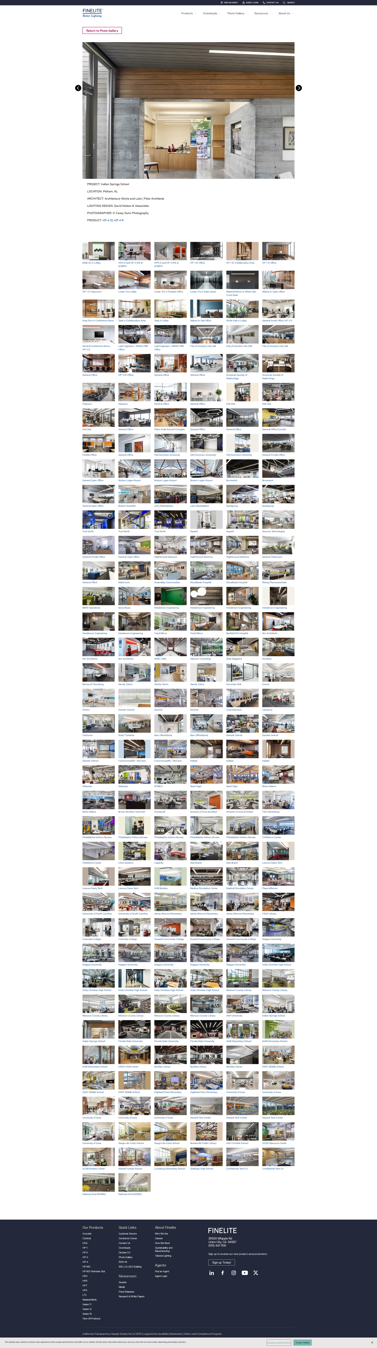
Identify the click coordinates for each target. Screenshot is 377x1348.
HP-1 (84, 1247)
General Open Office (92, 480)
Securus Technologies (273, 531)
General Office (89, 375)
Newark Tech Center (200, 1117)
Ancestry (267, 658)
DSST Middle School (273, 1066)
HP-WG (86, 1266)
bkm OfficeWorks (163, 735)
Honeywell (159, 811)
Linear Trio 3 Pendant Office (168, 291)
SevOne (158, 709)
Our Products (92, 1227)
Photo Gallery (126, 1257)
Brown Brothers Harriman (131, 811)
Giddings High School (201, 1168)
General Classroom (272, 556)
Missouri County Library (239, 990)
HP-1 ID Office (197, 262)
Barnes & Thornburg (93, 684)
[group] (188, 131)
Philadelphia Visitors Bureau (97, 837)
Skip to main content (10, 7)
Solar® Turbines (126, 735)
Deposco (87, 403)
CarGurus (267, 709)
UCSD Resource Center (274, 1143)
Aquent (194, 531)
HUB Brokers (161, 888)
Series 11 (86, 1304)
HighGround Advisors (165, 556)
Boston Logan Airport (129, 480)
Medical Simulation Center (204, 888)
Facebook (222, 1273)
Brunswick (231, 480)
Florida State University (130, 1041)
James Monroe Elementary (168, 913)
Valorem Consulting (200, 658)
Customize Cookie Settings (279, 1342)
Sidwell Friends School (130, 1168)
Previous (78, 88)
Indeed (193, 760)
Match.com (124, 582)
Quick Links (127, 1227)
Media (122, 1286)
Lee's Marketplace (163, 505)
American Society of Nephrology (236, 376)
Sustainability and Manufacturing (163, 1249)
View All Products (91, 1318)
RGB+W (123, 1261)
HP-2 (85, 1252)
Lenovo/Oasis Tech (272, 862)
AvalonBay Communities (167, 582)
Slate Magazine (234, 658)
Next (299, 88)
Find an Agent (231, 2)
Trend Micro (160, 633)
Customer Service (128, 1233)
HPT (84, 1285)
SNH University (234, 1015)
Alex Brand (195, 862)
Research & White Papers (131, 1296)
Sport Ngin (196, 786)
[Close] (372, 1342)
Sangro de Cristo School (131, 1143)
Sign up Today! (221, 1262)
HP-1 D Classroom (92, 291)
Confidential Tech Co (237, 1168)
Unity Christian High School (276, 964)
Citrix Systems (125, 862)
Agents (160, 1265)
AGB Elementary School (238, 1041)
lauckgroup (232, 505)
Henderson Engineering (166, 607)
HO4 (84, 1243)
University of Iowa (235, 1092)
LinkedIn (211, 1273)
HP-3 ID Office (125, 375)
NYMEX (158, 786)
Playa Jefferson (270, 888)
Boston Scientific (127, 505)
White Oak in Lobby (236, 320)
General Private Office (273, 454)
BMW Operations (91, 607)
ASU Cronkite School (237, 1143)
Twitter (256, 1273)
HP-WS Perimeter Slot (93, 1271)
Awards (123, 1282)
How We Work (162, 1243)
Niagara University (271, 939)
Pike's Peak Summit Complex (169, 429)
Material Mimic (89, 1299)
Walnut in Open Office (273, 291)
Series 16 (87, 1313)
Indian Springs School (273, 1015)
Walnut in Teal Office (200, 320)
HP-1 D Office (269, 262)
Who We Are (161, 1233)
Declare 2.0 (124, 1252)
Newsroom (127, 1276)
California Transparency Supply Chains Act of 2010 (111, 1333)
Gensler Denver (126, 709)
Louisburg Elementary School (169, 1168)
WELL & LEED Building (130, 1266)
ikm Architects (269, 633)
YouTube (245, 1273)
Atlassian (87, 786)
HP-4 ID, (107, 220)
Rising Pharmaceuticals (274, 582)
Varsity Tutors (125, 684)
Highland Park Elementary (167, 1092)
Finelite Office (89, 454)
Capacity (158, 862)
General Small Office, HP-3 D (277, 320)
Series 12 (86, 1309)
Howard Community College (169, 939)
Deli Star (230, 403)
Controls (86, 1238)
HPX (84, 1290)
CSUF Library (269, 913)
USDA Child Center (128, 1066)
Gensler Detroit (234, 735)
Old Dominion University (167, 454)
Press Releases (126, 1291)
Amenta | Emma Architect (203, 811)
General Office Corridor (274, 429)
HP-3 (85, 1257)
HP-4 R (119, 220)
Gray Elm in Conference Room (98, 320)
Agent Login (252, 2)
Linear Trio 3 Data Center (203, 291)
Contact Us (272, 2)
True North (88, 531)
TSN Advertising (270, 811)
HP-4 (85, 1261)
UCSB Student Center (93, 1168)
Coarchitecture (234, 709)
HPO (84, 1276)
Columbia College (91, 939)
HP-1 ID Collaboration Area (240, 262)
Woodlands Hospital (200, 582)
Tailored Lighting (163, 1255)
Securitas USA (233, 684)
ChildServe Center (271, 837)
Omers (265, 684)
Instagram (233, 1273)
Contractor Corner (128, 1238)
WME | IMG (160, 658)
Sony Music (124, 607)
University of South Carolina (97, 913)
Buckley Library (162, 1066)
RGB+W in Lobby (91, 262)
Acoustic (87, 1233)
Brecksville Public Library (203, 1143)
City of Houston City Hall (203, 346)
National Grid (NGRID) (94, 1194)
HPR (84, 1280)
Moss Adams (269, 786)
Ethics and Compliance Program (203, 1333)
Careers (159, 1238)
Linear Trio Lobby (127, 291)
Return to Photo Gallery (102, 30)
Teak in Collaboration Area (131, 320)
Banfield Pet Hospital (237, 633)
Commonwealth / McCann (132, 760)
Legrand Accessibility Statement (163, 1333)
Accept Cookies (303, 1342)
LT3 (84, 1294)
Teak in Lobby (161, 320)
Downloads (124, 1247)
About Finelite (165, 1227)
